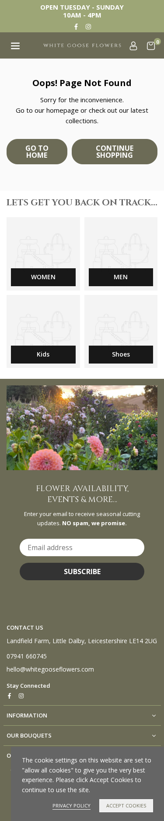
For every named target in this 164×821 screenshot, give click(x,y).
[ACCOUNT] (133, 45)
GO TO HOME (37, 151)
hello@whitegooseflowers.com (50, 669)
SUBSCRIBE (82, 571)
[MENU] (15, 45)
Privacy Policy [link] (71, 805)
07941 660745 (27, 656)
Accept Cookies (126, 805)
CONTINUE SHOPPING (114, 151)
